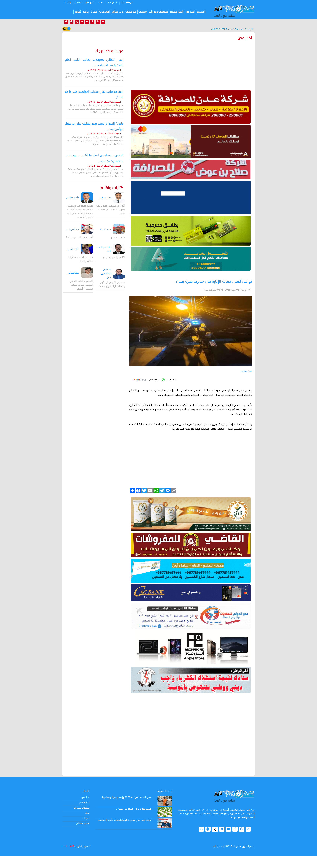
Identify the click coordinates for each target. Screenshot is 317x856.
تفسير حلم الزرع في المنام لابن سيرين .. (133, 809)
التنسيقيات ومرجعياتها (113, 257)
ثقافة (78, 11)
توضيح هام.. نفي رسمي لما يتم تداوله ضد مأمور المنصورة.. (124, 820)
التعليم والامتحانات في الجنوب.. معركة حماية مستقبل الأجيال (81, 285)
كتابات (100, 3)
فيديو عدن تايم (82, 823)
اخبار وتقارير (84, 803)
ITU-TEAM (68, 846)
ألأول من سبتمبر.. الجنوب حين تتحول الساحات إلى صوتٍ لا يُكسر (110, 210)
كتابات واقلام (112, 188)
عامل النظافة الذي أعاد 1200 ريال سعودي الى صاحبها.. (126, 797)
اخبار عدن (190, 11)
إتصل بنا (67, 3)
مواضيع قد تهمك (109, 51)
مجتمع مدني (112, 3)
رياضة (86, 11)
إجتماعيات (104, 11)
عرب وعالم (117, 11)
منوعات (142, 11)
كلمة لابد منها (117, 237)
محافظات (130, 11)
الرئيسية (201, 11)
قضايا (94, 11)
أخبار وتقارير (176, 11)
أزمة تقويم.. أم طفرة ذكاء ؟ (79, 237)
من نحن (78, 3)
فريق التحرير (89, 3)
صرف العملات (126, 3)
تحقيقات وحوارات (158, 11)
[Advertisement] (190, 64)
